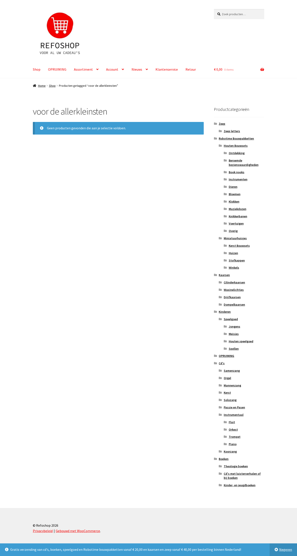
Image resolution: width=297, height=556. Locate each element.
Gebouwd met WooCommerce (78, 531)
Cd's (222, 363)
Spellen (234, 349)
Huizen (233, 253)
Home (42, 86)
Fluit (232, 422)
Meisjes (234, 334)
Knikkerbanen (238, 216)
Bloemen (234, 194)
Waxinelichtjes (234, 290)
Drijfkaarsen (232, 297)
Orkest (233, 429)
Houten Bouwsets (236, 146)
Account (112, 69)
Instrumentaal (234, 415)
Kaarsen (224, 275)
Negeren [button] (285, 549)
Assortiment (83, 69)
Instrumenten (238, 179)
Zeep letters (232, 131)
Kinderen (225, 312)
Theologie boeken (236, 466)
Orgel (227, 378)
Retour (190, 69)
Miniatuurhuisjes (235, 238)
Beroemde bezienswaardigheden (244, 162)
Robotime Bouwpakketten (236, 138)
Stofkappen (237, 260)
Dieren (233, 187)
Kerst (227, 393)
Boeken (224, 459)
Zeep (222, 124)
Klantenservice (166, 69)
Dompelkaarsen (234, 304)
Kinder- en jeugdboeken (239, 485)
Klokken (234, 201)
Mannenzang (232, 385)
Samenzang (232, 371)
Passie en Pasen (234, 407)
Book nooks (236, 172)
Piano (233, 444)
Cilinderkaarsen (234, 282)
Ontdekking (237, 153)
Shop (36, 69)
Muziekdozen (237, 209)
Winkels (234, 268)
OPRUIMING (57, 69)
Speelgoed (231, 319)
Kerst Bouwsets (239, 246)
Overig (233, 231)
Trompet (234, 437)
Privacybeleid (43, 531)
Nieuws (137, 69)
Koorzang (230, 451)
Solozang (230, 400)
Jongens (234, 326)
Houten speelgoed (241, 341)
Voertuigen (236, 223)
